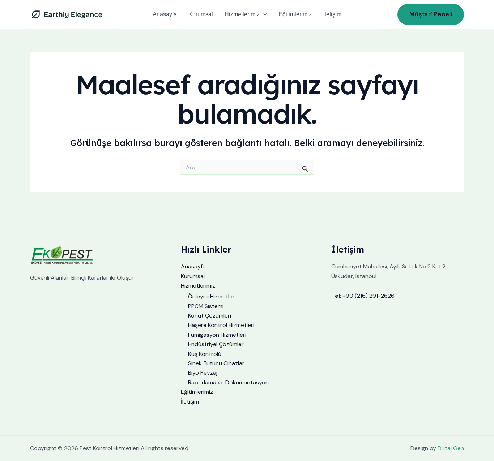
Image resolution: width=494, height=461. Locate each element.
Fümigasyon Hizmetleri (217, 335)
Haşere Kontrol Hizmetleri (221, 325)
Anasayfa (165, 14)
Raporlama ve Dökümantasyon (228, 382)
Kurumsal (200, 14)
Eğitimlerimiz (295, 14)
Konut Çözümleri (209, 315)
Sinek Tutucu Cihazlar (216, 363)
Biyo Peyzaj (202, 372)
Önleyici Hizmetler (211, 296)
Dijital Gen (451, 448)
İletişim (332, 14)
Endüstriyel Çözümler (216, 344)
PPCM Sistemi (205, 306)
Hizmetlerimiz (242, 14)
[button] (263, 14)
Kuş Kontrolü (204, 354)
